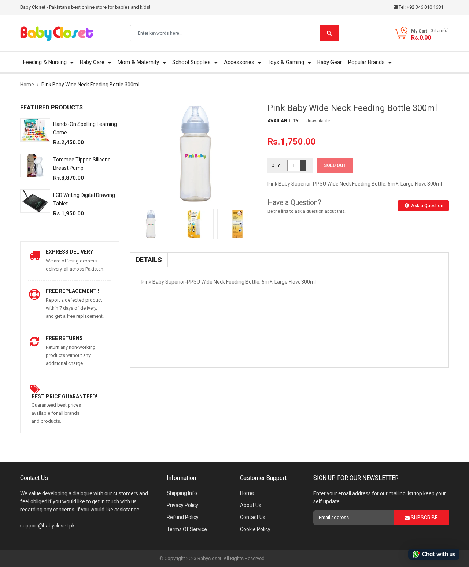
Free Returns (64, 338)
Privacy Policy (182, 505)
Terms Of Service (187, 529)
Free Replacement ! (72, 291)
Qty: (276, 165)
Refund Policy (183, 517)
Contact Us (252, 517)
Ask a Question (426, 205)
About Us (250, 505)
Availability (283, 120)
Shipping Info (182, 493)
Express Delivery (69, 252)
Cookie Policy (255, 529)
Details (149, 260)
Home (247, 493)
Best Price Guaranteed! (64, 396)
